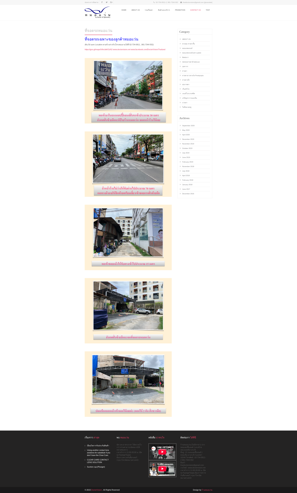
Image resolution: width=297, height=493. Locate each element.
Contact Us (195, 10)
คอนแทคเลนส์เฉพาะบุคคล (191, 53)
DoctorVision (96, 490)
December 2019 (188, 139)
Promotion (180, 10)
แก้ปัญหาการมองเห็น (189, 98)
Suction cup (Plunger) (96, 467)
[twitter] (107, 2)
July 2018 (185, 171)
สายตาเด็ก (186, 80)
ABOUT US (135, 10)
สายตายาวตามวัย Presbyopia (192, 75)
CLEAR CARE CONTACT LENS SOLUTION (98, 461)
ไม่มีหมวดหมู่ (186, 107)
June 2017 (186, 189)
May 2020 (186, 130)
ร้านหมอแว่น (207, 490)
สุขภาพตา (185, 84)
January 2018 (187, 185)
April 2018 (186, 175)
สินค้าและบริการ (164, 10)
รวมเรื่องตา (149, 10)
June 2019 (186, 157)
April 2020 (186, 135)
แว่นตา (184, 103)
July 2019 (185, 153)
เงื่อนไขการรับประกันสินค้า (98, 446)
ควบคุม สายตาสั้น (188, 44)
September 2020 (188, 126)
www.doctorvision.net (121, 49)
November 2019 (188, 144)
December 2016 (188, 194)
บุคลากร (185, 66)
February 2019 (187, 162)
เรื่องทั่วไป (185, 89)
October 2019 (187, 148)
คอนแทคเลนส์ (187, 48)
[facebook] (102, 2)
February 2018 (187, 180)
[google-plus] (111, 2)
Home (123, 10)
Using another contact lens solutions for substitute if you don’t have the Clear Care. (98, 452)
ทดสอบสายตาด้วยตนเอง (191, 62)
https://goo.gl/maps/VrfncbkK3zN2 (98, 49)
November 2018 (188, 166)
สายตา (184, 71)
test (208, 10)
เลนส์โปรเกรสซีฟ (188, 93)
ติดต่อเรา (185, 57)
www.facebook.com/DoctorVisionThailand (148, 49)
